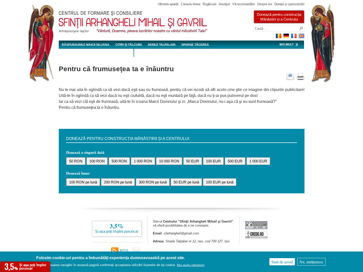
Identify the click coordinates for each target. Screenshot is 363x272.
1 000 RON (143, 161)
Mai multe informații (190, 265)
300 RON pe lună (153, 182)
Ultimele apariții (168, 4)
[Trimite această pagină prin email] (290, 76)
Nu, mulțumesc (311, 261)
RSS (124, 251)
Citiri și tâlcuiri (128, 44)
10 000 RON (169, 161)
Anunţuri (224, 4)
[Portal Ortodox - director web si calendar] (256, 238)
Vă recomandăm (243, 4)
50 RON (75, 161)
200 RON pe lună (118, 182)
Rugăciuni (209, 4)
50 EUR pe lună (186, 182)
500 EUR (235, 161)
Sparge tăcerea (195, 44)
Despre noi (264, 4)
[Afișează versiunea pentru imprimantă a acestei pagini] (300, 76)
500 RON (119, 161)
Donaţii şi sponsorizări (289, 4)
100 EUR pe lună (219, 182)
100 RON (97, 161)
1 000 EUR (258, 161)
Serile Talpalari (161, 44)
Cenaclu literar (191, 4)
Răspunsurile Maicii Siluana (85, 44)
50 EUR (192, 161)
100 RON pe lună (83, 182)
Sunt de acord (282, 261)
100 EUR (213, 161)
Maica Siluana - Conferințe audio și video (96, 53)
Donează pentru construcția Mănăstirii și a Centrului (279, 16)
